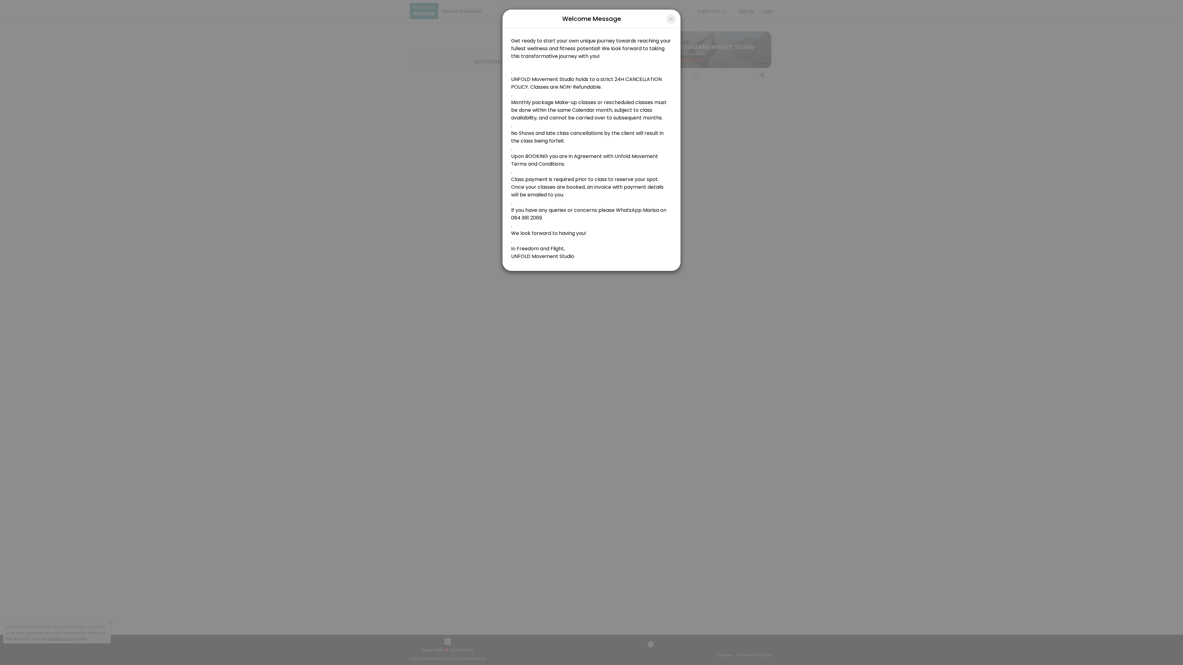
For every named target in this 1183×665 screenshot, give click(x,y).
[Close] (671, 19)
